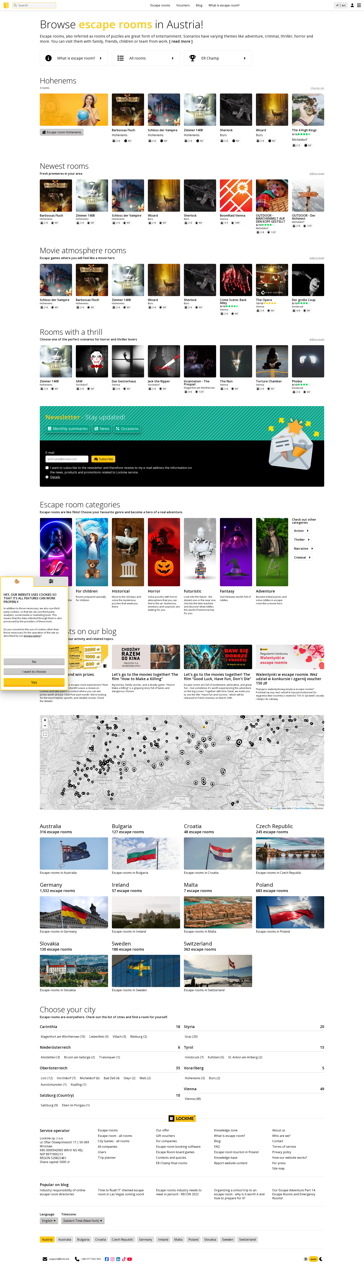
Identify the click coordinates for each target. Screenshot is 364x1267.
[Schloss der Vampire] (164, 110)
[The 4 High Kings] (308, 110)
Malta (191, 884)
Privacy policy (281, 1152)
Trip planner (107, 1158)
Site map (278, 1168)
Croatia (193, 826)
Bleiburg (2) (138, 1036)
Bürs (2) (214, 1078)
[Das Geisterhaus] (128, 361)
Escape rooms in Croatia (201, 872)
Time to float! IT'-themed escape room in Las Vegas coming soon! (121, 1192)
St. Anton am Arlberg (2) (245, 1057)
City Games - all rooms (113, 1141)
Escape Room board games (175, 1152)
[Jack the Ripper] (164, 361)
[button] (45, 720)
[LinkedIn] (118, 1259)
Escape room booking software (178, 1147)
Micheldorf (299, 140)
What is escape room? (224, 5)
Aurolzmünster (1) (54, 1084)
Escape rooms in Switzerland (204, 990)
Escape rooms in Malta (200, 931)
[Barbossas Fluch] (128, 110)
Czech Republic (274, 826)
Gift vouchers (165, 1136)
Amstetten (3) (50, 1057)
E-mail (50, 452)
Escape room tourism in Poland (236, 1152)
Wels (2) (145, 1078)
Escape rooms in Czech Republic (278, 872)
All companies (107, 1147)
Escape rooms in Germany (58, 931)
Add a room (317, 173)
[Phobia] (308, 361)
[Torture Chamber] (272, 361)
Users (102, 1152)
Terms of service (284, 1147)
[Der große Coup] (308, 280)
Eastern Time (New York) (81, 1221)
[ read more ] (181, 41)
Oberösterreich (53, 1068)
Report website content (230, 1163)
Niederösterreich (55, 1047)
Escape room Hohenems (63, 132)
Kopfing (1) (78, 1084)
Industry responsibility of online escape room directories (62, 1192)
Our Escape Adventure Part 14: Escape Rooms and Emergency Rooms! (293, 1194)
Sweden (121, 943)
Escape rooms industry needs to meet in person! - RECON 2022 (179, 1192)
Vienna (224, 219)
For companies (166, 1141)
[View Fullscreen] (45, 734)
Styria (189, 1026)
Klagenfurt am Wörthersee (199, 388)
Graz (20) (191, 1036)
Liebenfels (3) (98, 1036)
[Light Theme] (306, 1259)
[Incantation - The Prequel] (200, 361)
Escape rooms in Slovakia (58, 990)
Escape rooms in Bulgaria (130, 872)
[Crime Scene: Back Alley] (236, 280)
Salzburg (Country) (57, 1095)
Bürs (223, 135)
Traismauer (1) (109, 1057)
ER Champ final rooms (171, 1163)
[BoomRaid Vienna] (236, 195)
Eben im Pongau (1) (76, 1105)
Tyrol (188, 1047)
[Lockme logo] (6, 5)
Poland (264, 884)
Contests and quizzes (171, 1158)
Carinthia (48, 1026)
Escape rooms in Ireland (129, 931)
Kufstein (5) (216, 1057)
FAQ (217, 1147)
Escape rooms (160, 5)
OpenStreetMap (302, 808)
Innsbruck (297, 306)
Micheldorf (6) (90, 1078)
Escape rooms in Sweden (129, 990)
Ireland (120, 884)
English (47, 1221)
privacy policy (32, 635)
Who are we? (281, 1136)
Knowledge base (225, 1158)
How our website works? (289, 1158)
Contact (277, 1141)
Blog (199, 5)
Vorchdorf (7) (66, 1078)
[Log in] (352, 5)
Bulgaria (122, 826)
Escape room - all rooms (115, 1136)
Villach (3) (119, 1036)
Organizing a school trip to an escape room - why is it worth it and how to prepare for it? (239, 1194)
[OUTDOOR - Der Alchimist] (308, 195)
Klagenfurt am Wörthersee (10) (63, 1036)
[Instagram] (112, 1259)
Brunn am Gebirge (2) (79, 1057)
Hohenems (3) (195, 1078)
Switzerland (198, 943)
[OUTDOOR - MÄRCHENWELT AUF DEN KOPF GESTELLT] (272, 195)
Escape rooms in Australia (58, 872)
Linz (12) (47, 1078)
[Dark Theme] (321, 1259)
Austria (47, 1239)
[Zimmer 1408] (200, 110)
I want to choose (34, 672)
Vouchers (183, 5)
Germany (51, 884)
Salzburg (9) (49, 1105)
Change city (317, 88)
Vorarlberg (194, 1068)
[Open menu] (359, 5)
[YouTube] (129, 1259)
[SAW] (92, 361)
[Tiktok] (124, 1259)
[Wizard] (272, 110)
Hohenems (119, 135)
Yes (34, 682)
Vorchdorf (81, 385)
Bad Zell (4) (111, 1078)
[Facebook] (107, 1259)
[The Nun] (236, 361)
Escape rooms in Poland (273, 931)
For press (279, 1163)
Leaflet (276, 808)
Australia (50, 826)
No (34, 662)
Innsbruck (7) (194, 1057)
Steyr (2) (129, 1078)
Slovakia (49, 943)
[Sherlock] (236, 110)
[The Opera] (272, 280)
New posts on (78, 631)
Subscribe (105, 459)
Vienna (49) (193, 1099)
